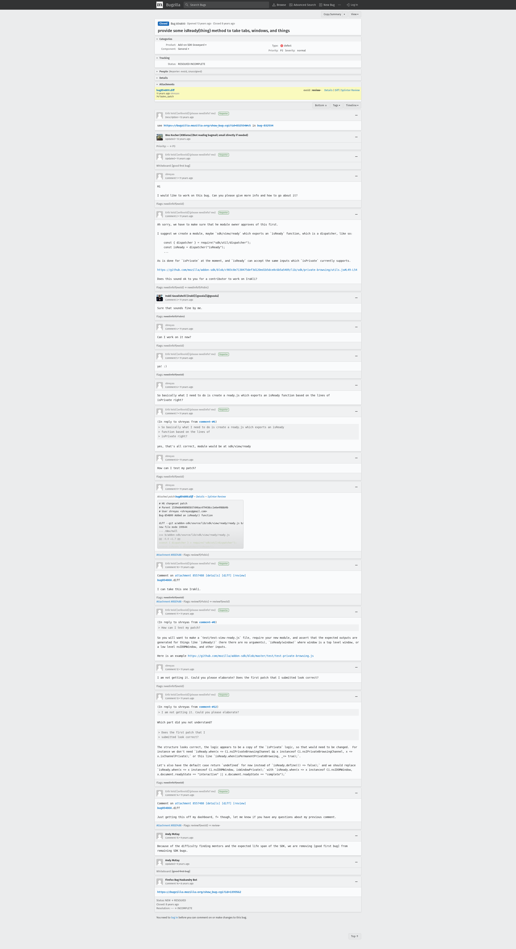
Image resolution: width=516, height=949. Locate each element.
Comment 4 (171, 328)
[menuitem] (279, 5)
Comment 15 (172, 837)
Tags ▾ (336, 105)
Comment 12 (172, 669)
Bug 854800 (178, 23)
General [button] (183, 48)
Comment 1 (171, 178)
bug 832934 (265, 125)
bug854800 (164, 580)
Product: (171, 44)
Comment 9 (171, 489)
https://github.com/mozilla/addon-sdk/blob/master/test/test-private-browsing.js (251, 655)
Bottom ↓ (321, 105)
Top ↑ (355, 936)
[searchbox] (226, 5)
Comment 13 (172, 698)
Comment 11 (171, 613)
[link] (200, 524)
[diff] (226, 575)
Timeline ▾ (352, 105)
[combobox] (226, 5)
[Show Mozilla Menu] (159, 5)
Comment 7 (171, 413)
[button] (352, 5)
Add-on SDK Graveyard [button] (192, 44)
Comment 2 (171, 216)
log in (174, 917)
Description (171, 117)
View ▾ (355, 14)
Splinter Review (350, 90)
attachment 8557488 (189, 575)
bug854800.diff (165, 90)
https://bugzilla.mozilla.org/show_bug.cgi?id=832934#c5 (207, 125)
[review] (239, 575)
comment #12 (208, 706)
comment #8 (207, 622)
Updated (170, 139)
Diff (337, 90)
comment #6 (207, 421)
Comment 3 (171, 299)
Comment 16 (172, 883)
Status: (172, 63)
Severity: (290, 50)
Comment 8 (171, 459)
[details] (213, 575)
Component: (168, 48)
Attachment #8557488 (168, 554)
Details (328, 90)
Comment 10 (172, 567)
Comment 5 (171, 358)
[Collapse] (356, 115)
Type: (275, 45)
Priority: (273, 50)
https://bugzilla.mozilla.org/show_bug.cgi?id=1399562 (199, 892)
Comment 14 (172, 795)
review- (316, 90)
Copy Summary (332, 14)
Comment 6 (171, 387)
